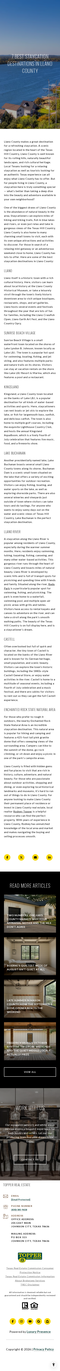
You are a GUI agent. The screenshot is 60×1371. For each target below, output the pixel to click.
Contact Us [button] (30, 1159)
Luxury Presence (39, 1331)
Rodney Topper (22, 811)
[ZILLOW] (47, 1321)
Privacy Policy (43, 1349)
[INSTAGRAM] (21, 1321)
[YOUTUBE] (30, 1321)
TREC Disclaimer (30, 1284)
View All (30, 1072)
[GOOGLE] (39, 1321)
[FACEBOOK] (13, 1321)
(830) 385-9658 (19, 1209)
